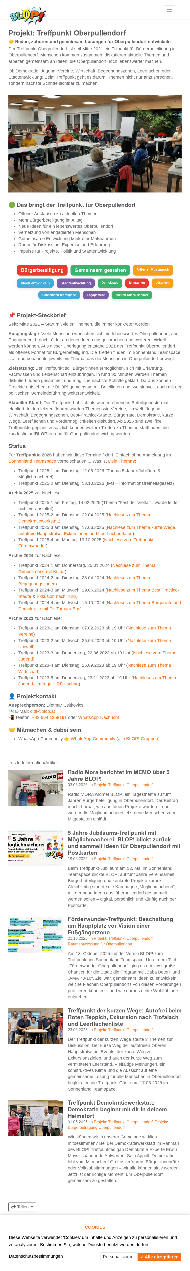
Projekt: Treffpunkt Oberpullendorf (123, 785)
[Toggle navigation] (170, 9)
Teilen (23, 1206)
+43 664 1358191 (49, 717)
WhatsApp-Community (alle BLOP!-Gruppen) (115, 738)
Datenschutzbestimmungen (36, 1256)
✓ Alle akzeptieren (159, 1256)
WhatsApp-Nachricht (98, 717)
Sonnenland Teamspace (32, 461)
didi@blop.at (42, 711)
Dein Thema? (121, 461)
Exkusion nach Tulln (56, 596)
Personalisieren (118, 1256)
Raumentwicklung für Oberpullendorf (100, 944)
